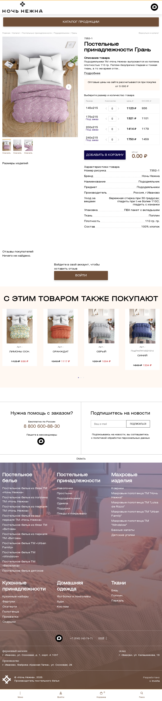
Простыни (64, 493)
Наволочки (65, 488)
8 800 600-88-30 (42, 426)
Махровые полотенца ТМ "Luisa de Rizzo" (134, 504)
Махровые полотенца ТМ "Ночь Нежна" (134, 495)
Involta (156, 681)
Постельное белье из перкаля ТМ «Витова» (24, 536)
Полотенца (10, 612)
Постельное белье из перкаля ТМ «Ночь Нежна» (24, 509)
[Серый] (101, 326)
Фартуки (8, 602)
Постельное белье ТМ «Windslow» (18, 554)
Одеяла (62, 503)
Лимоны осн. (19, 352)
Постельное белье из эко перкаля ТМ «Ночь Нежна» (22, 518)
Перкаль (117, 601)
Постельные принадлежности (37, 33)
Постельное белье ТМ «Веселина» (18, 564)
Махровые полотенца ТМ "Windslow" (130, 523)
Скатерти (9, 607)
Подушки (63, 508)
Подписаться (138, 424)
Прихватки (10, 617)
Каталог (16, 33)
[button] (78, 377)
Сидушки (9, 622)
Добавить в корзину (105, 155)
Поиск (142, 697)
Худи (60, 602)
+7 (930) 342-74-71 (81, 638)
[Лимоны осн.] (19, 326)
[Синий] (142, 326)
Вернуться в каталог (149, 33)
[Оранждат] (60, 326)
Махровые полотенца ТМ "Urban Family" (135, 514)
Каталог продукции (81, 22)
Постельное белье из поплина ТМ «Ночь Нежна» (25, 499)
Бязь (114, 590)
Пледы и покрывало (72, 514)
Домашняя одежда (70, 586)
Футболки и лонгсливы (74, 596)
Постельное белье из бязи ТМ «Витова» (24, 527)
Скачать (6, 153)
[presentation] (69, 87)
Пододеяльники (61, 33)
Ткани (118, 583)
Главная (6, 33)
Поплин (116, 596)
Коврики (117, 488)
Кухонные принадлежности (24, 586)
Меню (20, 697)
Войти (60, 697)
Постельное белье (17, 478)
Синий (142, 356)
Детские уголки (123, 535)
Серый (101, 352)
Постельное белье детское (23, 571)
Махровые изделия (124, 478)
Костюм (63, 607)
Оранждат (61, 352)
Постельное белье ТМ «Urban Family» (24, 545)
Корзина (101, 695)
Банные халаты (122, 530)
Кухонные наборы (15, 596)
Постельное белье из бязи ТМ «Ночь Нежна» (24, 490)
